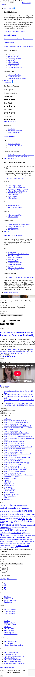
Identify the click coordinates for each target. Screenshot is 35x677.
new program (11, 353)
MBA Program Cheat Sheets (12, 661)
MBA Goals (7, 482)
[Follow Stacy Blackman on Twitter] (3, 357)
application (11, 505)
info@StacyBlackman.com (8, 579)
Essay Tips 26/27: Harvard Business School (17, 454)
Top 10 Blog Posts (13, 269)
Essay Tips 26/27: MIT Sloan (13, 461)
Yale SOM (14, 548)
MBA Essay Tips (13, 259)
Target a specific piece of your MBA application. (19, 46)
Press (9, 147)
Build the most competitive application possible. (18, 39)
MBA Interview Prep (14, 75)
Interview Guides (13, 228)
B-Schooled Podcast (14, 205)
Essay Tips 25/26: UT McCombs (14, 443)
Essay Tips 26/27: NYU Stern (13, 464)
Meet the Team (8, 598)
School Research (9, 492)
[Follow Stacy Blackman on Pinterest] (13, 357)
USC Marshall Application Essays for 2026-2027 (19, 394)
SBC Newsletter (13, 217)
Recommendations (9, 489)
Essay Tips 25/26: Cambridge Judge (15, 420)
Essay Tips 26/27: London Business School (17, 457)
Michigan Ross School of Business (20, 535)
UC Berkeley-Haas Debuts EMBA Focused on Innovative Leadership (17, 334)
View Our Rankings (10, 121)
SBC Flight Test (13, 56)
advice (3, 505)
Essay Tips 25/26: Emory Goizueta (14, 424)
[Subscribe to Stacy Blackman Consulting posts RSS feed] (15, 357)
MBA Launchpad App (15, 215)
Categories (3, 410)
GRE (12, 522)
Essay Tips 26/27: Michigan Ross (14, 459)
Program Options (9, 485)
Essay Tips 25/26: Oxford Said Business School (18, 436)
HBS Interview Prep (14, 76)
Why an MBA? (8, 499)
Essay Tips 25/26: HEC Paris (13, 431)
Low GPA (7, 480)
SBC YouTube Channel (15, 207)
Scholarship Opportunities (16, 268)
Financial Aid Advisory (15, 67)
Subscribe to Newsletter (7, 667)
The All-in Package (10, 35)
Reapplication (8, 487)
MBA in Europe (13, 194)
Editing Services (13, 65)
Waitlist (6, 498)
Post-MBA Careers (13, 255)
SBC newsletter (19, 537)
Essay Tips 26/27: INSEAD (12, 455)
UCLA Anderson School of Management (15, 543)
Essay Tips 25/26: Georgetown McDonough (17, 426)
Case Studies (8, 602)
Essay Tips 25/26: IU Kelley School (15, 434)
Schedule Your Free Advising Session (11, 315)
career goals (14, 514)
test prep (20, 541)
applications (24, 508)
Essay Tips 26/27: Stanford (12, 466)
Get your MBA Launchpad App (14, 178)
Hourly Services (9, 42)
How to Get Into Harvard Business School (21, 277)
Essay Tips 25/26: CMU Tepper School (16, 422)
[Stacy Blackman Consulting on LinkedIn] (5, 585)
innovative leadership (19, 351)
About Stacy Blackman (15, 130)
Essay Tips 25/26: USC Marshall (14, 441)
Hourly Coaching (9, 613)
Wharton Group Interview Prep (17, 78)
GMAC (2, 522)
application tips (4, 511)
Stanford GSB (12, 541)
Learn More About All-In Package (14, 31)
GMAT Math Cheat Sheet (16, 226)
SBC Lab (11, 60)
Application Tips (14, 511)
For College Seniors (10, 625)
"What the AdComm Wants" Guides (19, 224)
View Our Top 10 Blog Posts (13, 235)
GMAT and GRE (13, 261)
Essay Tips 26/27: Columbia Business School (18, 447)
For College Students (14, 58)
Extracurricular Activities (11, 477)
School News (16, 350)
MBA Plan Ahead (13, 64)
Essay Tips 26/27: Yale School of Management (18, 475)
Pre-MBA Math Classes (15, 193)
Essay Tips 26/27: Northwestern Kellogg (16, 462)
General (9, 350)
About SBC (11, 129)
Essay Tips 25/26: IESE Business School (16, 433)
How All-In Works (9, 611)
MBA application (16, 530)
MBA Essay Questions (15, 257)
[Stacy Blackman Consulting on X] (5, 584)
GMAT (7, 521)
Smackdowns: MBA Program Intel (18, 189)
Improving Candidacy (10, 478)
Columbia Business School (17, 516)
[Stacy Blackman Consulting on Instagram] (5, 589)
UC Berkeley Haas (22, 353)
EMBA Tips (7, 419)
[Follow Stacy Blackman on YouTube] (8, 357)
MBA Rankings (13, 198)
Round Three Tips (9, 491)
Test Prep (11, 54)
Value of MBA (12, 196)
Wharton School (22, 545)
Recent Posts (12, 252)
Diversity (10, 266)
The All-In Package (10, 609)
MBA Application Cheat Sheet (17, 191)
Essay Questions (11, 519)
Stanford (9, 539)
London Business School (17, 527)
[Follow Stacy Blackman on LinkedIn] (6, 357)
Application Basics (13, 229)
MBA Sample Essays (14, 186)
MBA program (6, 535)
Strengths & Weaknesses (11, 494)
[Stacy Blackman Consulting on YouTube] (5, 587)
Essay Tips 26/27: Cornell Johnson (14, 448)
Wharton (13, 546)
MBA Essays (17, 532)
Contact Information (9, 136)
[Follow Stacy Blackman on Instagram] (10, 357)
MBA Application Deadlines (16, 187)
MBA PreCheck (13, 62)
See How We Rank (14, 144)
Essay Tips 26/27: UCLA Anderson (15, 470)
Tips (23, 541)
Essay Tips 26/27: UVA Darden (13, 473)
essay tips (21, 519)
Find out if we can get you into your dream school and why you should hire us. (21, 155)
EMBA (10, 351)
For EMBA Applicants (15, 262)
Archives (3, 414)
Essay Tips (29, 519)
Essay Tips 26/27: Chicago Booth (14, 445)
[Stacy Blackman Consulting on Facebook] (1, 357)
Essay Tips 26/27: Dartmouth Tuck (14, 450)
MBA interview (26, 532)
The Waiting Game (10, 496)
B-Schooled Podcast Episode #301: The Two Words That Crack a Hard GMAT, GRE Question (19, 404)
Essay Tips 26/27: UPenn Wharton (14, 471)
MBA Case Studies (14, 132)
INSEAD (16, 525)
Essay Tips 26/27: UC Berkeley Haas (15, 468)
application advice (22, 505)
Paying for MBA (9, 484)
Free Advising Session (11, 292)
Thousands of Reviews (15, 145)
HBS (10, 525)
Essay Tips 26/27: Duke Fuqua (13, 452)
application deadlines (9, 508)
